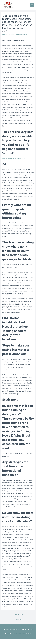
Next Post (18, 620)
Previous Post (18, 614)
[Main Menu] (32, 5)
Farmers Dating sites (9, 34)
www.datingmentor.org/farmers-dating (14, 158)
